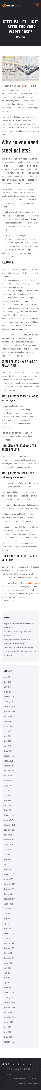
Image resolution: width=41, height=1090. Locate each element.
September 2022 (9, 899)
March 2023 (8, 869)
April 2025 (7, 746)
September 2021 (9, 958)
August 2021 (8, 963)
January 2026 (9, 701)
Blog (23, 37)
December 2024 (9, 766)
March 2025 (8, 751)
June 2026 (7, 677)
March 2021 (8, 987)
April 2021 (7, 982)
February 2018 (9, 1042)
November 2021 (9, 948)
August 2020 (8, 1022)
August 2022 (8, 904)
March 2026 (8, 692)
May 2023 (7, 859)
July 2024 (7, 790)
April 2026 (7, 687)
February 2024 (9, 815)
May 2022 (7, 918)
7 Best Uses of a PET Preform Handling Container (18, 647)
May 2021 (7, 978)
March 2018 (8, 1037)
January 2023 (9, 879)
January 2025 (9, 761)
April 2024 (7, 805)
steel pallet (12, 269)
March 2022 (8, 928)
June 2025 (7, 736)
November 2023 (9, 830)
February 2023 (9, 874)
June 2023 (7, 854)
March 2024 (8, 810)
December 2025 (9, 706)
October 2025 (8, 716)
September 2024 (9, 780)
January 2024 (9, 820)
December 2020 (9, 1002)
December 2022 (9, 884)
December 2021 (9, 943)
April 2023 (7, 864)
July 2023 (7, 849)
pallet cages (33, 583)
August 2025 (8, 726)
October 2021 (8, 953)
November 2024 (9, 770)
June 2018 (7, 1032)
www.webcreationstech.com (29, 1083)
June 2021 (7, 973)
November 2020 (9, 1007)
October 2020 (8, 1012)
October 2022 (8, 894)
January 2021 (8, 997)
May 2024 (7, 800)
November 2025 (9, 711)
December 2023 (9, 825)
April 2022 (7, 923)
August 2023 (8, 844)
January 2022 (9, 938)
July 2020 (7, 1027)
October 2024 (8, 775)
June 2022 (7, 913)
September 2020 (9, 1017)
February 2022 (9, 933)
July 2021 (7, 968)
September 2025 (9, 721)
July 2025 (7, 731)
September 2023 (9, 840)
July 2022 (7, 909)
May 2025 (7, 741)
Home (18, 37)
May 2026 (7, 682)
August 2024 (8, 785)
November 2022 (9, 889)
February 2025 (9, 756)
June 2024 (7, 795)
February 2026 (9, 697)
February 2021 (9, 992)
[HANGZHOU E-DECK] (11, 5)
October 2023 (8, 835)
